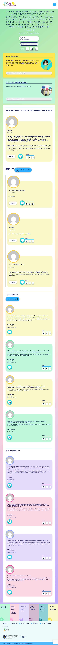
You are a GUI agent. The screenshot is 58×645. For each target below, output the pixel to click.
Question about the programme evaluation (19, 575)
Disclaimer (35, 623)
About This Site (25, 623)
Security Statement (46, 623)
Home (20, 33)
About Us (5, 623)
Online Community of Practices (31, 33)
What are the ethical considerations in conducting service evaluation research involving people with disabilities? (26, 421)
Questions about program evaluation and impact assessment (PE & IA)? (27, 540)
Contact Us (14, 623)
